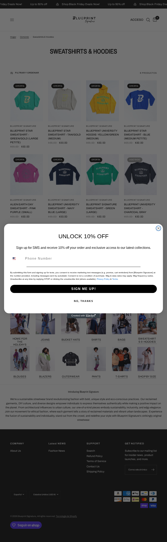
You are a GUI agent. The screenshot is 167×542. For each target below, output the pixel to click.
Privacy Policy (103, 279)
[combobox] (16, 258)
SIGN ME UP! (83, 289)
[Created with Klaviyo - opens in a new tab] (83, 315)
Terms (115, 279)
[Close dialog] (158, 228)
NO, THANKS (83, 301)
